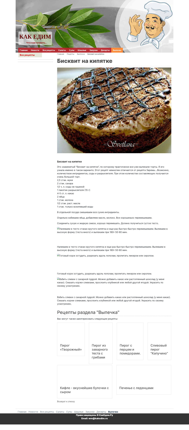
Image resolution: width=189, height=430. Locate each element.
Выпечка (117, 50)
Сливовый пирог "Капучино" (159, 349)
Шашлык (82, 50)
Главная (24, 50)
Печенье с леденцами (136, 388)
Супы (71, 50)
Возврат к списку (66, 401)
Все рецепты (49, 50)
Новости (35, 50)
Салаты (62, 50)
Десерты (105, 50)
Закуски (94, 50)
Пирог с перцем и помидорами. (130, 349)
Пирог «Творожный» (71, 347)
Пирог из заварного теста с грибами (100, 351)
